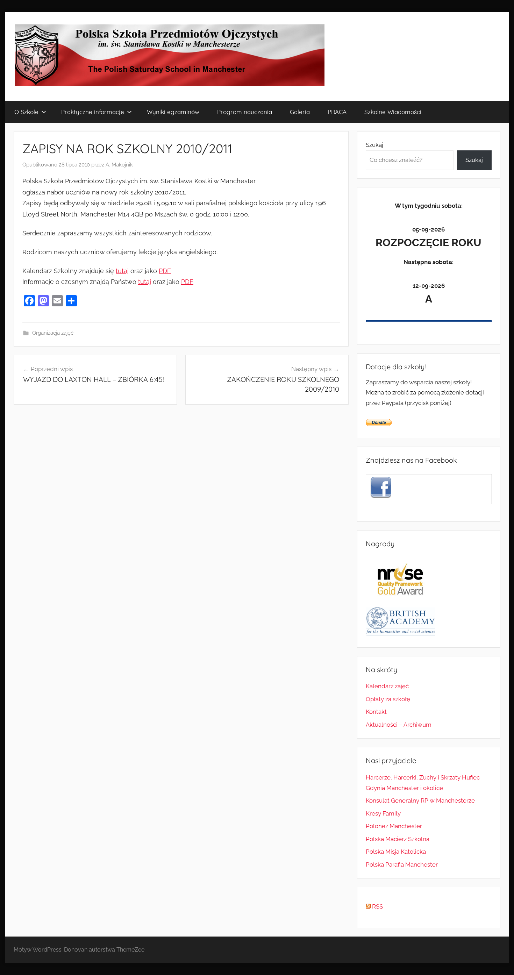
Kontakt (376, 711)
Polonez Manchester (394, 826)
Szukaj (374, 144)
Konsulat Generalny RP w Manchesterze (420, 800)
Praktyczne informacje (92, 111)
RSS (377, 906)
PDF (165, 271)
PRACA (337, 111)
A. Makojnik (119, 165)
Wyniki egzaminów (173, 111)
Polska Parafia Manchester (402, 864)
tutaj (122, 271)
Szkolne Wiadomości (392, 111)
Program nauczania (244, 111)
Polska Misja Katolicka (396, 851)
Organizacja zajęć (52, 333)
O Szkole (26, 111)
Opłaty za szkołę (388, 699)
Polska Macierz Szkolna (397, 838)
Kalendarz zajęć (387, 686)
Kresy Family (383, 813)
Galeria (300, 111)
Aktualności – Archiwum (398, 724)
